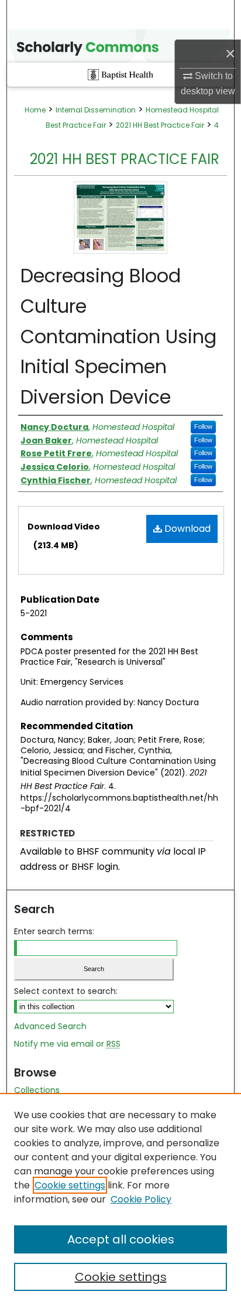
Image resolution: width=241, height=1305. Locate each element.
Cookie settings (70, 1185)
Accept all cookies (120, 1239)
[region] (120, 1199)
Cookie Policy (141, 1199)
